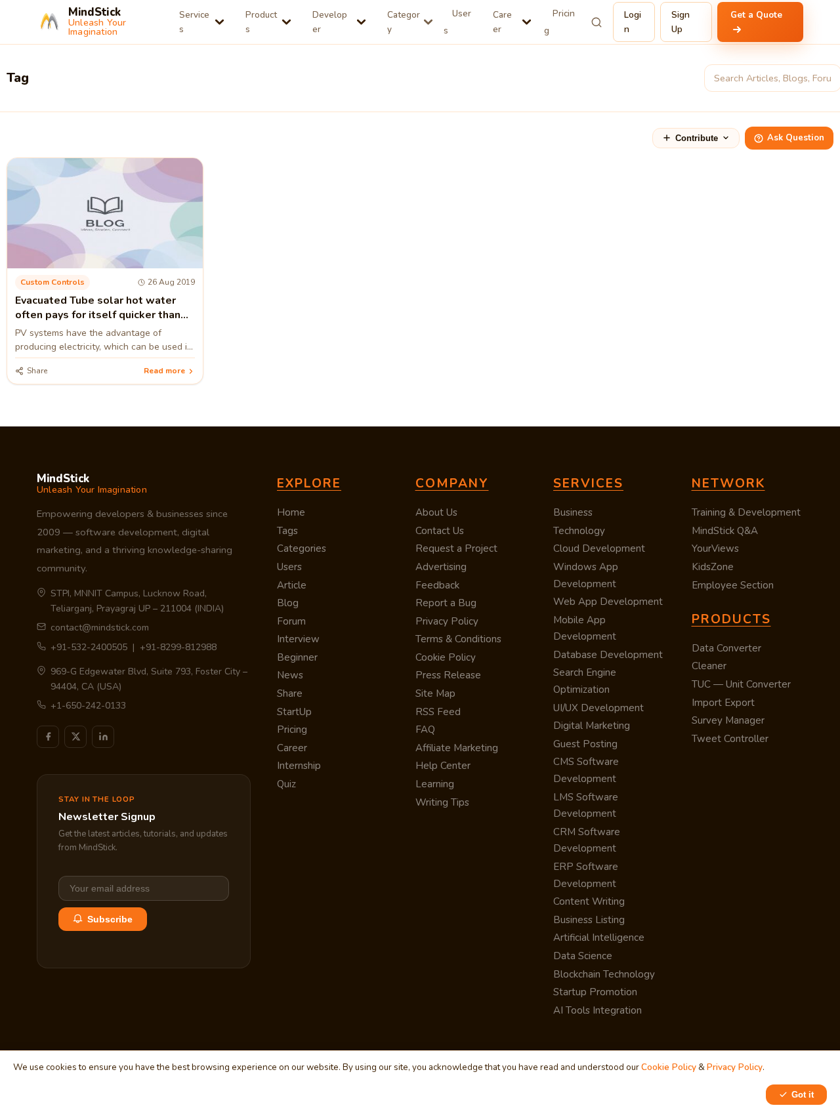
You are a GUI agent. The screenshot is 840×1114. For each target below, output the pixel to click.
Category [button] (403, 22)
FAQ (425, 729)
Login (632, 22)
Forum (291, 621)
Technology (579, 530)
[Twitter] (75, 737)
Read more (164, 370)
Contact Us (439, 530)
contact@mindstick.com (100, 627)
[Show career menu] (526, 22)
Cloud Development (599, 548)
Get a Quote (756, 15)
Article (291, 585)
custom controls (52, 282)
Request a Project (456, 548)
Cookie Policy (445, 657)
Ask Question (795, 138)
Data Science (582, 955)
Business (573, 512)
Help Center (443, 765)
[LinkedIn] (103, 737)
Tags (287, 530)
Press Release (448, 675)
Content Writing (589, 901)
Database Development (608, 654)
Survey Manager (728, 720)
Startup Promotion (595, 992)
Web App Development (608, 601)
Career (502, 22)
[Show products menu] (286, 22)
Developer (329, 22)
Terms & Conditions (458, 639)
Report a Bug (445, 602)
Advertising (441, 566)
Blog (288, 602)
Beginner (297, 657)
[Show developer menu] (361, 22)
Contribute (696, 138)
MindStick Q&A (725, 530)
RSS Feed (438, 711)
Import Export (723, 702)
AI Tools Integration (597, 1010)
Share (290, 693)
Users (457, 22)
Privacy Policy (446, 621)
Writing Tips (442, 802)
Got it (802, 1095)
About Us (436, 512)
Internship (299, 765)
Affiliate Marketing (456, 747)
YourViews (715, 548)
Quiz (286, 784)
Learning (434, 784)
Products (261, 22)
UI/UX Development (598, 707)
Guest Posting (585, 744)
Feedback (437, 585)
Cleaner (709, 665)
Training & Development (746, 512)
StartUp (294, 711)
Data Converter (726, 648)
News (290, 675)
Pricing (559, 22)
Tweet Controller (730, 738)
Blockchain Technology (604, 974)
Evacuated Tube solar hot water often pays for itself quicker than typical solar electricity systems (97, 315)
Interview (298, 639)
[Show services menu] (219, 22)
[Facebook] (48, 737)
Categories (301, 548)
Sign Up (680, 22)
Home (291, 512)
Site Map (435, 693)
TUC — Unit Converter (741, 684)
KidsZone (713, 566)
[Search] (597, 22)
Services (194, 22)
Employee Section (733, 585)
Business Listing (589, 919)
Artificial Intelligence (598, 937)
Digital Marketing (591, 725)
